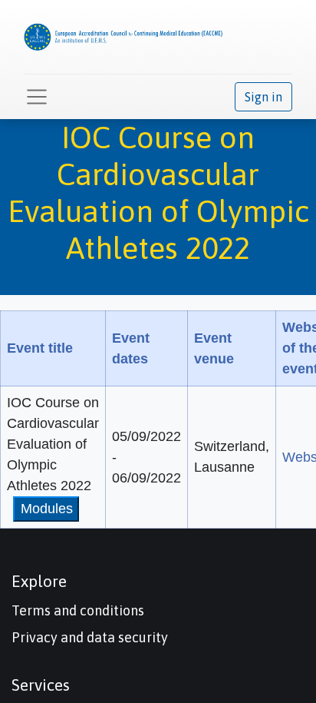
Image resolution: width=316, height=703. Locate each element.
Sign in (263, 97)
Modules (47, 508)
